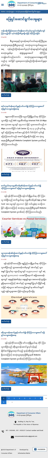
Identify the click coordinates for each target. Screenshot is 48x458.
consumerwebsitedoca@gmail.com (26, 436)
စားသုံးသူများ (10, 12)
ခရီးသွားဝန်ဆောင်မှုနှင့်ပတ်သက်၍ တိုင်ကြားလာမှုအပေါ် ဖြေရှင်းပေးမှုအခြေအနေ (23, 334)
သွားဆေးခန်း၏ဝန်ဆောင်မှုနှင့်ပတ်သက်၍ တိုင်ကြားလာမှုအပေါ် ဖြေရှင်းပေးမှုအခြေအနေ (24, 254)
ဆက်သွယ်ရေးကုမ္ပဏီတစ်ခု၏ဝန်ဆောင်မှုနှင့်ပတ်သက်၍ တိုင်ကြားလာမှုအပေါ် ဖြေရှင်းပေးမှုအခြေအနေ (21, 187)
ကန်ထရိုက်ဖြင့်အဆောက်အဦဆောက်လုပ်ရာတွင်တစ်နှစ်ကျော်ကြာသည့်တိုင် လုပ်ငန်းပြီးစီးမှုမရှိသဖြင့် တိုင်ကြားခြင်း (23, 32)
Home (3, 12)
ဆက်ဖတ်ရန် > (6, 95)
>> (46, 398)
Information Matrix (24, 453)
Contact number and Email (35, 430)
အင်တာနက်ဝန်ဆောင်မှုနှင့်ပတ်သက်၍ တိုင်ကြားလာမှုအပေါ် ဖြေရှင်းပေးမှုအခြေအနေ (22, 107)
